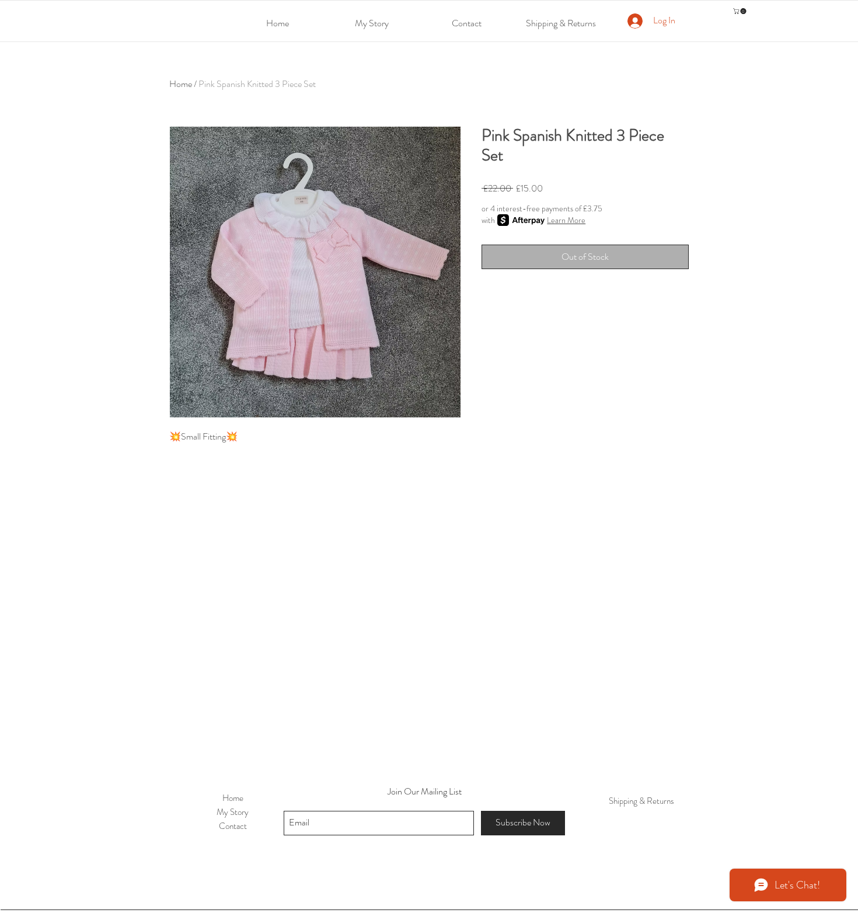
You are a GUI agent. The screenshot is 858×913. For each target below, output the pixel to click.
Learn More (566, 220)
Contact (233, 826)
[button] (740, 11)
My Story (233, 812)
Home (180, 83)
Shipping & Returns (641, 800)
